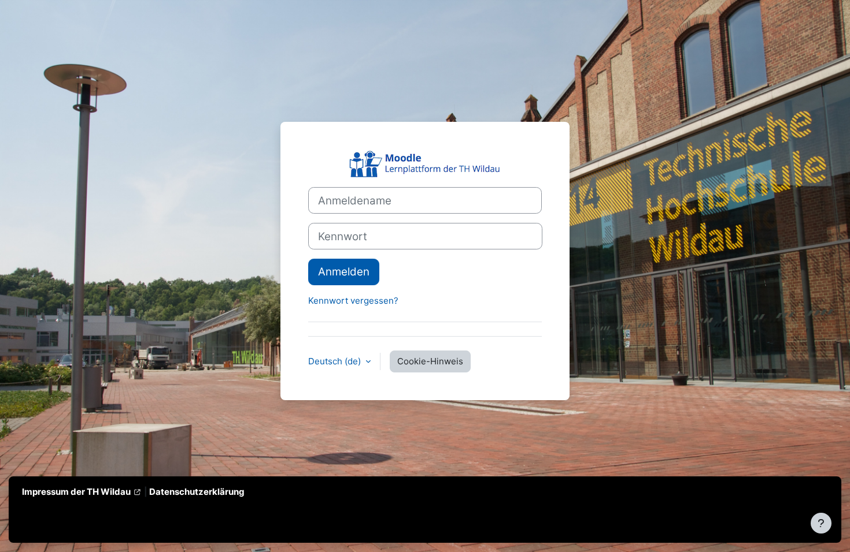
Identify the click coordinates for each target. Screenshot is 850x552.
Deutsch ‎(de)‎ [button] (335, 361)
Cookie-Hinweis (430, 361)
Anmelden (343, 271)
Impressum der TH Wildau (76, 491)
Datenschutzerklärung (197, 491)
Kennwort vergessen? (353, 300)
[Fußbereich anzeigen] (821, 523)
